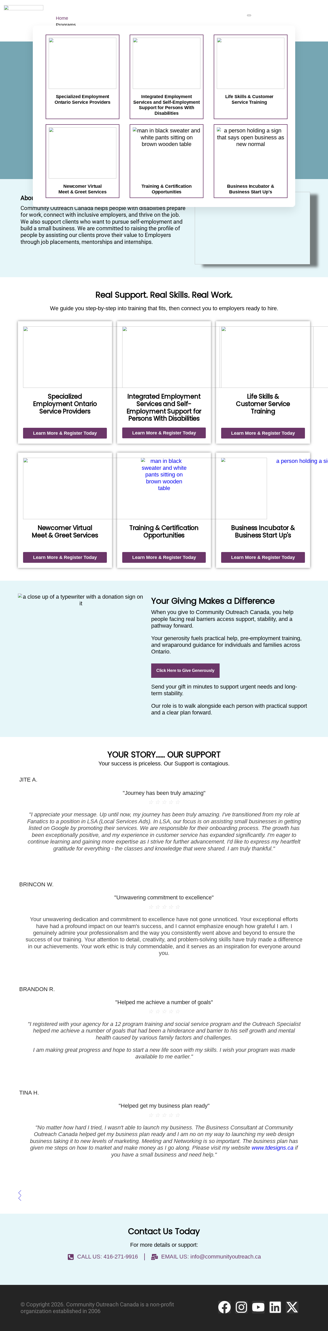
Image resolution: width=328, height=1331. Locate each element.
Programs (66, 24)
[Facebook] (224, 1307)
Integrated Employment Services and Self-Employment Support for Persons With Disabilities (166, 105)
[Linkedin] (275, 1307)
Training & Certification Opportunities (164, 531)
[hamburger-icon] (249, 15)
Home (62, 18)
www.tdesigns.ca (272, 1148)
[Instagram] (241, 1307)
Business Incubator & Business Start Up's (263, 531)
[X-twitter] (292, 1307)
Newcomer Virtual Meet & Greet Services (65, 531)
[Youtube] (258, 1307)
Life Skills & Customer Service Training (249, 99)
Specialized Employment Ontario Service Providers (83, 99)
